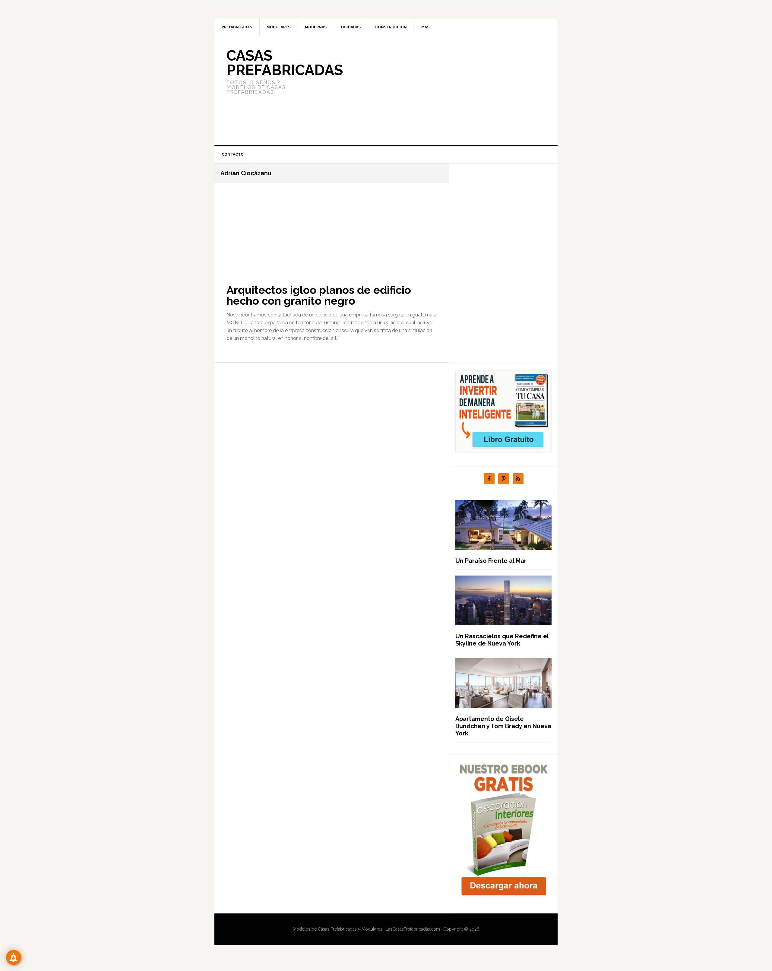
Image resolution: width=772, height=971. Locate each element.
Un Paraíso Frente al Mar (491, 560)
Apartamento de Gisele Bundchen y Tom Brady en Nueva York (503, 726)
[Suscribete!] (13, 957)
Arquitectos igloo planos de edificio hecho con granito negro (318, 295)
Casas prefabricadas (284, 62)
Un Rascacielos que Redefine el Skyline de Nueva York (502, 640)
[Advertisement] (431, 90)
